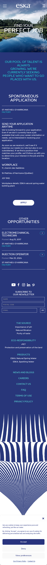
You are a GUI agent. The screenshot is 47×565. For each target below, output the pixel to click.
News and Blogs (23, 372)
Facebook (18, 286)
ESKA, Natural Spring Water (23, 358)
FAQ (23, 390)
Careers (23, 378)
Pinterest (33, 286)
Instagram (23, 286)
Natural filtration (23, 330)
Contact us (23, 384)
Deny (23, 549)
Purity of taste (23, 334)
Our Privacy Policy (19, 561)
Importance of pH (23, 327)
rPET (23, 344)
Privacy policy (23, 401)
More (42, 233)
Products (23, 355)
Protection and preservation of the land (23, 348)
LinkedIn (28, 286)
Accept (23, 542)
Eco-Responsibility (23, 340)
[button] (43, 518)
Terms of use (23, 396)
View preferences (23, 556)
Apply (23, 203)
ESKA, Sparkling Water (23, 362)
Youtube (13, 286)
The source (23, 323)
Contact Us (31, 561)
